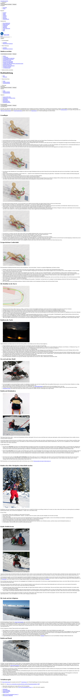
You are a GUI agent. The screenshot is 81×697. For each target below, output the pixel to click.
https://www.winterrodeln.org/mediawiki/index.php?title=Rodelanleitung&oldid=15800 (23, 684)
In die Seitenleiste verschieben (6, 4)
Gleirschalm (4, 579)
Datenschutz (5, 689)
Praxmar (47, 579)
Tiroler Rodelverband (18, 110)
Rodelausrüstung (64, 109)
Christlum (42, 635)
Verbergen (14, 4)
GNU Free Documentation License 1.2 (25, 687)
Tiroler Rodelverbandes (19, 622)
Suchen (2, 38)
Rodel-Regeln (34, 110)
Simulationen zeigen (6, 388)
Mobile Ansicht (6, 692)
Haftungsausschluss (6, 691)
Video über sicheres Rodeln (5, 110)
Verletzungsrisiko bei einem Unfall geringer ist (42, 461)
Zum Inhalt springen (4, 0)
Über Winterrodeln (6, 690)
